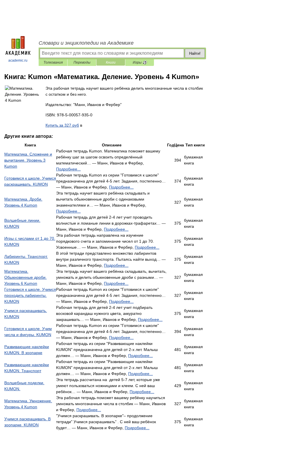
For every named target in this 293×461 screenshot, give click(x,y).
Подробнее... (68, 169)
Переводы (82, 62)
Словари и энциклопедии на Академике (86, 43)
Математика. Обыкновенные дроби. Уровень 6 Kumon (25, 277)
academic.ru (17, 60)
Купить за (62, 125)
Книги (111, 62)
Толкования (53, 62)
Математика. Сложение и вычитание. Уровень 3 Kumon (28, 160)
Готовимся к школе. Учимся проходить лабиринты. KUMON (30, 295)
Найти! (195, 53)
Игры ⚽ (140, 62)
